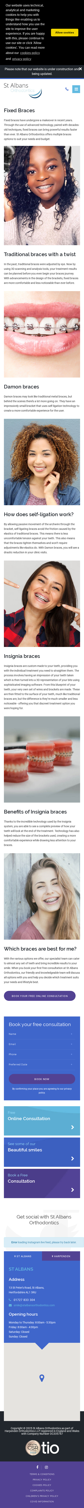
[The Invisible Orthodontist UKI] (50, 1447)
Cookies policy (42, 1485)
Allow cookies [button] (64, 32)
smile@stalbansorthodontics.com (34, 1305)
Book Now (41, 1079)
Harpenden (61, 1256)
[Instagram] (46, 1467)
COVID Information (42, 1502)
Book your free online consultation (40, 996)
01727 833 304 (24, 1300)
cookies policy (30, 53)
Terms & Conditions (42, 1474)
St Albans (23, 1256)
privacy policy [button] (21, 59)
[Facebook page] (37, 1467)
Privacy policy (42, 1480)
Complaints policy (42, 1491)
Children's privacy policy (42, 1496)
